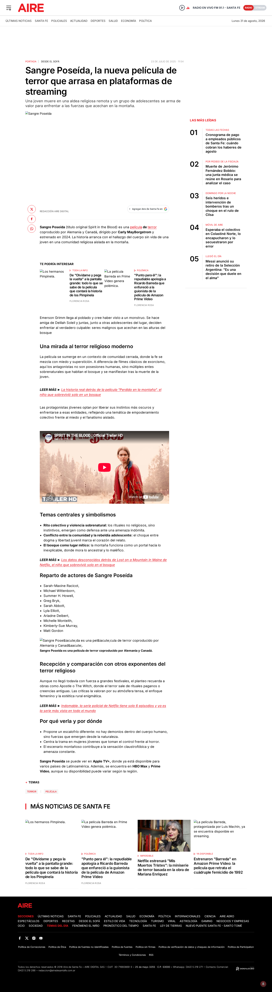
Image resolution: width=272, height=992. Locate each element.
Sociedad (36, 925)
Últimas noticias (19, 21)
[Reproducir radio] (182, 8)
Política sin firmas (145, 947)
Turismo (157, 921)
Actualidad (79, 21)
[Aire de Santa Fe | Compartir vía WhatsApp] (32, 229)
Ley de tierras (171, 925)
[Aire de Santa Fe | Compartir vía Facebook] (32, 219)
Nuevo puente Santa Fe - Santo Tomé (214, 925)
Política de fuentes (122, 947)
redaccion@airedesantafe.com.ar (56, 970)
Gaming (206, 921)
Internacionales (187, 916)
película (136, 227)
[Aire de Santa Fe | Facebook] (20, 938)
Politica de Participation (241, 947)
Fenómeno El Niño (85, 925)
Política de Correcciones (31, 947)
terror (152, 227)
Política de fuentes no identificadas (89, 947)
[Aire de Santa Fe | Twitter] (27, 938)
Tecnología (138, 921)
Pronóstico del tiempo (121, 925)
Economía (128, 21)
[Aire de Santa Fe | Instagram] (34, 938)
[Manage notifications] (263, 984)
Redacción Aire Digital (54, 211)
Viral (172, 921)
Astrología (188, 921)
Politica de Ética (57, 947)
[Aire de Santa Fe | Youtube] (41, 938)
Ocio (21, 925)
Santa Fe (41, 21)
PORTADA (30, 61)
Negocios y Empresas (232, 921)
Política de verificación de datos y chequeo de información (192, 947)
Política (145, 21)
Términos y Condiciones (132, 955)
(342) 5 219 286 (27, 970)
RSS (151, 955)
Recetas (68, 921)
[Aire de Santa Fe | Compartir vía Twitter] (32, 209)
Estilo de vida (114, 921)
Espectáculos (28, 921)
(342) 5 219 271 (194, 967)
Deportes (98, 21)
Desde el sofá (50, 61)
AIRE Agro (227, 916)
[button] (9, 8)
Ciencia (210, 916)
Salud (113, 21)
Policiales (59, 21)
